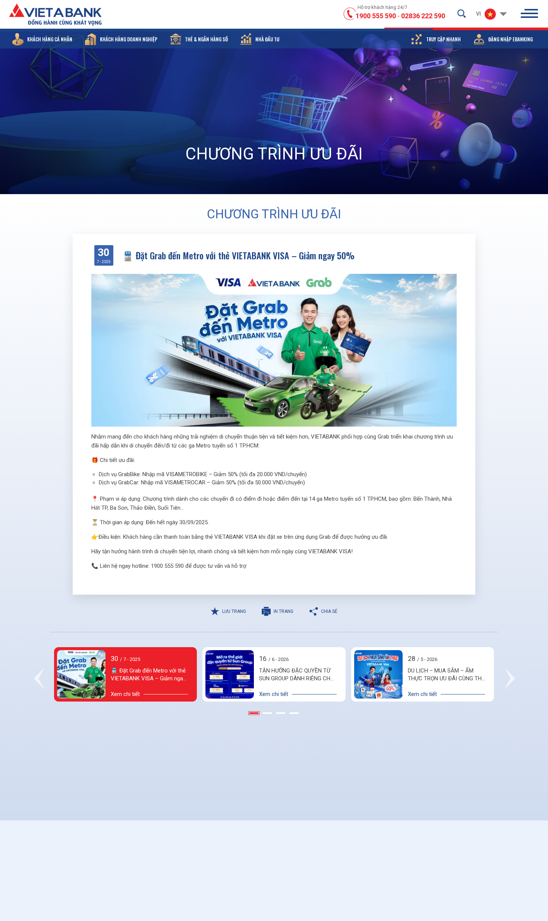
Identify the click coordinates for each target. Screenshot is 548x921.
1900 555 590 (376, 16)
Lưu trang (234, 611)
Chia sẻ (329, 611)
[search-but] (461, 13)
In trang (283, 611)
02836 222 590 (423, 16)
